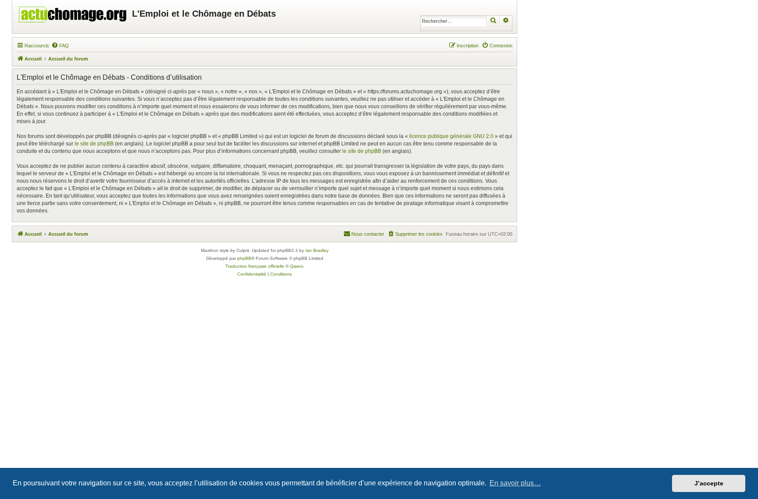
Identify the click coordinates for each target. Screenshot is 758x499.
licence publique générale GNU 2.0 (451, 136)
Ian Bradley (317, 250)
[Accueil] (73, 12)
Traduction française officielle (254, 266)
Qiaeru (297, 266)
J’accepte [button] (708, 483)
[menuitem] (60, 45)
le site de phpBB (94, 144)
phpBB (244, 258)
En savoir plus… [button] (515, 483)
